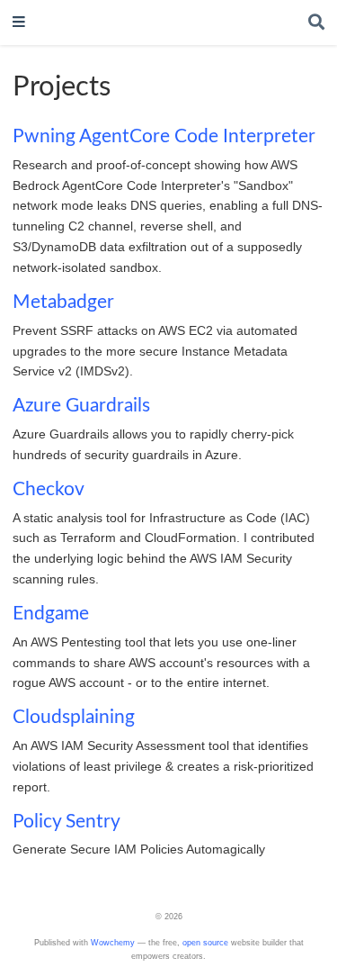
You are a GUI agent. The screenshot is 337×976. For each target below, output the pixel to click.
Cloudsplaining (74, 717)
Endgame (51, 613)
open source (205, 942)
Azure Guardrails (81, 405)
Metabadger (63, 302)
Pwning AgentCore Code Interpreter (164, 136)
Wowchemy (113, 942)
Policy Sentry (66, 821)
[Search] (316, 23)
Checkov (48, 489)
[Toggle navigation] (19, 23)
